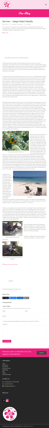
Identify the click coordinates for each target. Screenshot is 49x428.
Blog (3, 371)
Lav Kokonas (14, 24)
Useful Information (6, 374)
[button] (46, 4)
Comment (5, 324)
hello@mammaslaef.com (9, 386)
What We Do (5, 365)
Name (4, 311)
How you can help (6, 368)
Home (3, 363)
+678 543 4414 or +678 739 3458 (11, 381)
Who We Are (5, 366)
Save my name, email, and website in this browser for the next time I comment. (21, 321)
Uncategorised (20, 24)
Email (26, 311)
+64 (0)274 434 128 (8, 384)
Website (4, 316)
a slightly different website (28, 426)
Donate (4, 373)
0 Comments (28, 24)
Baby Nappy (5, 370)
